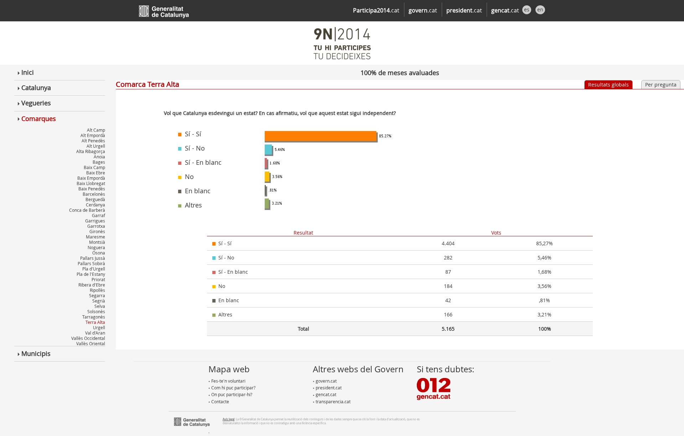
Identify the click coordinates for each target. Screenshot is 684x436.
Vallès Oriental (90, 343)
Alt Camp (96, 130)
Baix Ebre (95, 172)
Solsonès (96, 311)
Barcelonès (94, 194)
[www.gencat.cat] (192, 421)
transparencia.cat (333, 401)
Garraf (98, 215)
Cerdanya (95, 205)
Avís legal (228, 419)
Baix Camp (94, 167)
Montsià (97, 242)
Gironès (97, 231)
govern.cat (326, 381)
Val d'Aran (95, 333)
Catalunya (35, 87)
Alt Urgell (96, 146)
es (526, 9)
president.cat (328, 387)
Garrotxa (96, 226)
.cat (376, 10)
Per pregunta (661, 84)
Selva (99, 306)
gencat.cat (325, 394)
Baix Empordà (91, 178)
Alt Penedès (93, 140)
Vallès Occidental (88, 338)
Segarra (97, 295)
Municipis (35, 353)
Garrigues (95, 221)
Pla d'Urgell (93, 269)
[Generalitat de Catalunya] (174, 10)
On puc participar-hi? (231, 394)
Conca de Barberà (87, 210)
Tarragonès (93, 317)
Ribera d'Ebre (91, 285)
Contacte (219, 401)
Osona (98, 253)
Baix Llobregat (91, 183)
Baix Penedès (91, 188)
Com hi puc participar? (232, 387)
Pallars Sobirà (91, 263)
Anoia (99, 156)
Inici (27, 72)
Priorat (98, 279)
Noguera (96, 247)
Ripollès (97, 290)
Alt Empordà (93, 135)
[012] (433, 388)
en (540, 9)
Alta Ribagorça (90, 151)
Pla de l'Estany (91, 274)
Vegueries (35, 103)
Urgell (99, 327)
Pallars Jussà (92, 258)
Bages (99, 162)
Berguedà (95, 199)
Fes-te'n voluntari (227, 381)
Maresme (95, 237)
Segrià (98, 301)
